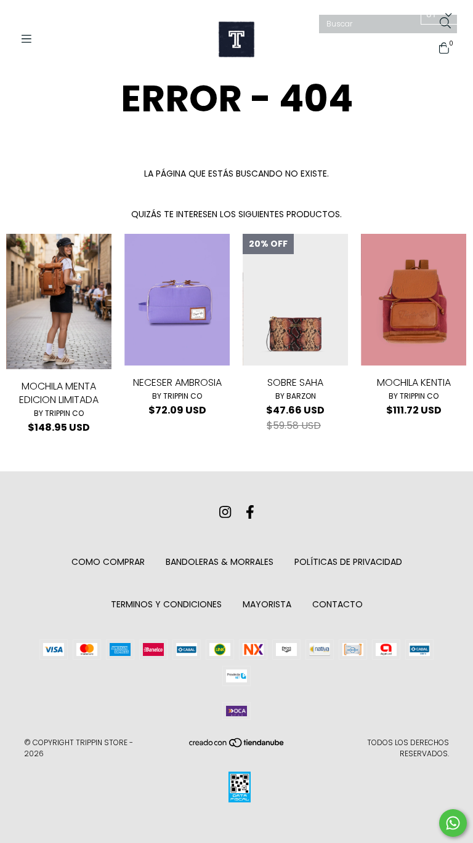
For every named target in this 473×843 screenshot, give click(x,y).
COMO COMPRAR (108, 562)
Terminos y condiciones (166, 604)
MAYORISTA (267, 604)
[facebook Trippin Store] (250, 512)
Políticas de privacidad (348, 562)
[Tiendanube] (237, 745)
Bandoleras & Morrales (219, 562)
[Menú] (30, 39)
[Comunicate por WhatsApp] (453, 823)
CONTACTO (337, 604)
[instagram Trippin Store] (225, 512)
